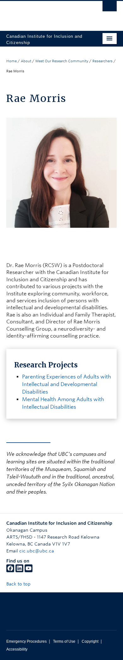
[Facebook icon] (10, 570)
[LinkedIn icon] (19, 570)
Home (11, 61)
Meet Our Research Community (61, 61)
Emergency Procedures (26, 641)
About (26, 61)
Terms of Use (64, 641)
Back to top (19, 583)
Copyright (90, 641)
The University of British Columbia (45, 13)
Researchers (102, 61)
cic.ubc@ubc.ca (36, 550)
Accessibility (16, 649)
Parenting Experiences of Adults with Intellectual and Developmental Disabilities (66, 384)
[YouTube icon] (28, 570)
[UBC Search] (109, 8)
